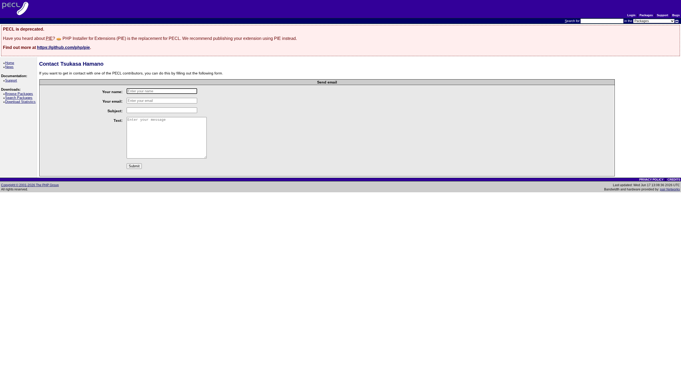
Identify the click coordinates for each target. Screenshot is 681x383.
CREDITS (673, 179)
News (10, 67)
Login (631, 15)
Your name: (112, 92)
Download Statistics (21, 102)
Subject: (115, 111)
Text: (118, 120)
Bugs (676, 15)
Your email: (112, 101)
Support (662, 15)
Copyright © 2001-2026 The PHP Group (30, 185)
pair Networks (670, 189)
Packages (646, 15)
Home (10, 63)
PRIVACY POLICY (651, 179)
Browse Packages (20, 94)
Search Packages (20, 98)
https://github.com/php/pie (63, 47)
